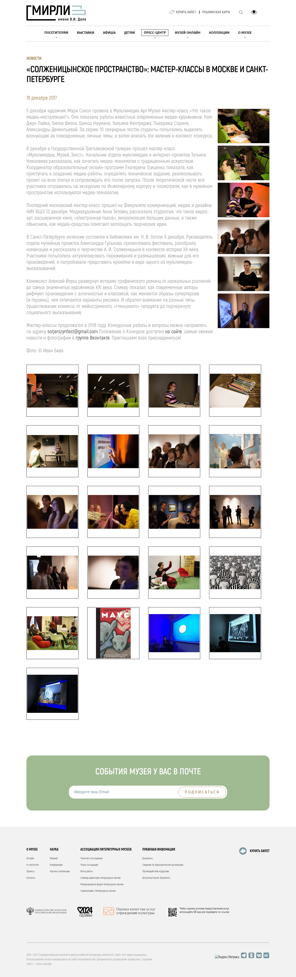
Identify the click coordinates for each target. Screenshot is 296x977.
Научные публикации (60, 871)
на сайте (173, 331)
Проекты (30, 871)
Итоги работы (86, 871)
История (30, 858)
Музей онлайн (187, 33)
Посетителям (56, 33)
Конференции (56, 865)
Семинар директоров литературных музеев (100, 878)
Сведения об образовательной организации (162, 865)
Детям (129, 33)
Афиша (109, 33)
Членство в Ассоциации (91, 858)
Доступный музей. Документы (156, 878)
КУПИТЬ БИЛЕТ (260, 851)
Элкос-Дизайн (44, 964)
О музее (245, 33)
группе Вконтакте (93, 338)
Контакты (30, 878)
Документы (147, 858)
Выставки (85, 33)
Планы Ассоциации (89, 865)
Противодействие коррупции (155, 871)
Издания (54, 858)
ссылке (225, 912)
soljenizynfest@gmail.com (72, 331)
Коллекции (219, 33)
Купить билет (186, 12)
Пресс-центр (155, 33)
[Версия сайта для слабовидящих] (254, 12)
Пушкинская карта (216, 12)
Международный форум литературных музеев (102, 884)
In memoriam (32, 865)
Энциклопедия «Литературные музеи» (98, 891)
